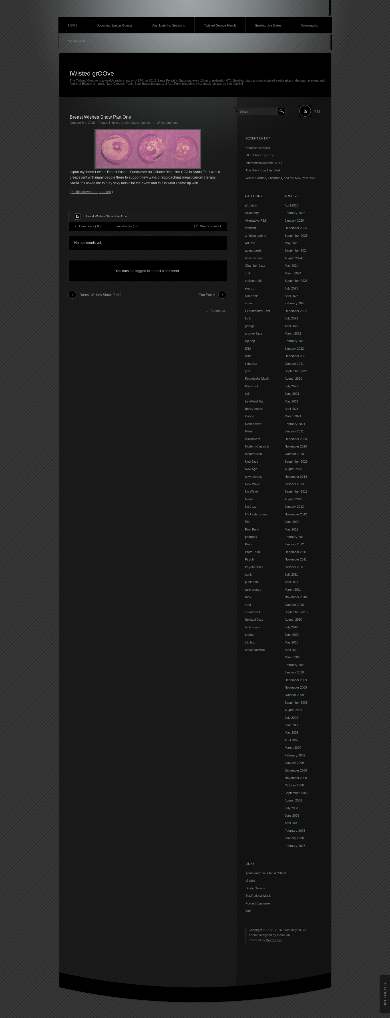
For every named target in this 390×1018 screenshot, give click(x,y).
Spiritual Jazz (254, 619)
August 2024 (293, 258)
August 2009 (293, 710)
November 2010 (296, 597)
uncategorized (255, 649)
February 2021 (295, 424)
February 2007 (295, 845)
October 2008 (294, 785)
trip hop (250, 642)
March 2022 (293, 333)
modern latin (253, 454)
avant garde (253, 250)
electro (249, 288)
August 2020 (293, 469)
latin (247, 393)
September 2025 (296, 235)
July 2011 (291, 574)
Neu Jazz (251, 461)
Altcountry (252, 212)
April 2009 (291, 740)
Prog (248, 544)
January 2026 (294, 220)
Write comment (167, 122)
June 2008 (292, 815)
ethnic (249, 303)
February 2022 (295, 341)
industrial (251, 363)
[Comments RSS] (77, 216)
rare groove (253, 589)
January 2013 (294, 506)
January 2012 (294, 544)
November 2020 (296, 446)
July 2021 (291, 386)
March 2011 (293, 589)
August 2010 (293, 619)
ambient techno (255, 235)
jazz (248, 371)
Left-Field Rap (254, 401)
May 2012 (291, 529)
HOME (72, 25)
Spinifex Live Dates (268, 25)
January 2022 (294, 348)
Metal (248, 431)
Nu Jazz (251, 506)
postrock (251, 537)
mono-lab (283, 935)
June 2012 (292, 521)
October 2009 (294, 695)
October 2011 (294, 567)
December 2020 (296, 439)
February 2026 (295, 212)
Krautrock (252, 386)
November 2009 (296, 687)
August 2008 (293, 800)
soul (248, 604)
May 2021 (291, 401)
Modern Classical (257, 446)
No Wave (251, 491)
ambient (250, 228)
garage (250, 326)
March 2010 (293, 657)
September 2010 (296, 612)
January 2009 (294, 762)
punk (248, 574)
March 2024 (293, 273)
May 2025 (291, 243)
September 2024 (296, 250)
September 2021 (296, 371)
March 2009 (293, 747)
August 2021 (293, 378)
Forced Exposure (258, 903)
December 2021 (296, 356)
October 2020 (294, 454)
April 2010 (291, 649)
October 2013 (294, 484)
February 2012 (295, 537)
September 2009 (296, 702)
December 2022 (296, 311)
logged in (142, 271)
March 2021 (293, 416)
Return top (217, 310)
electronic (251, 295)
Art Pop (250, 243)
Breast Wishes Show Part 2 (101, 295)
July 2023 (291, 288)
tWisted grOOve (92, 73)
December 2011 (296, 552)
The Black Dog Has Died (263, 170)
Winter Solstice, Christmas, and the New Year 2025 (281, 178)
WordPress (274, 940)
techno (249, 634)
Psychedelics (254, 567)
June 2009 (292, 725)
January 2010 (294, 672)
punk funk (252, 582)
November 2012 (296, 514)
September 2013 (296, 491)
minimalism (252, 439)
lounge (145, 122)
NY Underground (256, 514)
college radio (253, 280)
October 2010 (294, 604)
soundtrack (253, 612)
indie (248, 356)
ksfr (248, 910)
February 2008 (295, 830)
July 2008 (291, 808)
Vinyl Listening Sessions (168, 25)
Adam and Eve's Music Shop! (266, 873)
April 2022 (291, 326)
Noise (249, 499)
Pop (247, 521)
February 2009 (295, 755)
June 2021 (292, 393)
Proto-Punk (253, 552)
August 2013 (293, 499)
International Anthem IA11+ (264, 163)
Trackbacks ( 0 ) (126, 226)
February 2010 (295, 665)
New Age (251, 469)
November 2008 (296, 778)
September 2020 (296, 461)
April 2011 (291, 582)
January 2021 (294, 431)
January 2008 (294, 838)
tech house (252, 627)
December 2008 (296, 770)
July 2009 (291, 717)
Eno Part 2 (207, 295)
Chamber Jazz (255, 265)
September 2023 (296, 280)
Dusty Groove (255, 888)
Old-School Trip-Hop (260, 155)
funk (115, 122)
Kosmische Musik (258, 147)
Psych (249, 559)
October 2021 (294, 363)
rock (248, 597)
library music (254, 408)
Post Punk (252, 529)
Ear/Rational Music (259, 895)
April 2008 (291, 823)
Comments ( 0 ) (90, 226)
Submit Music (77, 41)
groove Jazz (129, 122)
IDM (248, 348)
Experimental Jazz (258, 311)
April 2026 (291, 205)
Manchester (253, 424)
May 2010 (291, 642)
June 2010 (292, 634)
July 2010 (291, 627)
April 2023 (291, 295)
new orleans (253, 476)
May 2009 (291, 732)
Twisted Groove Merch (220, 25)
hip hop (250, 341)
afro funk (251, 205)
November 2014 (296, 476)
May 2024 (291, 265)
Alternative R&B (256, 220)
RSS (317, 111)
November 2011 (296, 559)
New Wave (252, 484)
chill (247, 273)
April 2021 (291, 408)
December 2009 (296, 680)
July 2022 (291, 318)
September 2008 (296, 793)
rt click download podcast (91, 192)
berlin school (253, 258)
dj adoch (251, 880)
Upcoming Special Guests (114, 25)
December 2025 (296, 228)
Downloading (309, 25)
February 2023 (295, 303)
